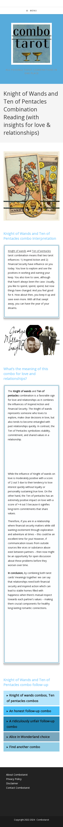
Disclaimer (12, 783)
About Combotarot (17, 774)
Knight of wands (17, 251)
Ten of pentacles (41, 251)
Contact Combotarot (18, 787)
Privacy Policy (14, 779)
